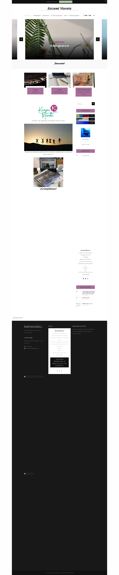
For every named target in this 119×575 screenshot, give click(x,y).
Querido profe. (86, 297)
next (98, 39)
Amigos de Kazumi (74, 15)
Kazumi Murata (59, 8)
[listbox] (59, 39)
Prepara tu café (59, 42)
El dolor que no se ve (87, 303)
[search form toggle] (93, 15)
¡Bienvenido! (27, 15)
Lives (65, 15)
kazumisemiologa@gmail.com (32, 348)
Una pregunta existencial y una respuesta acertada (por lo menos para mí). (88, 292)
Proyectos (46, 15)
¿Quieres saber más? (65, 1)
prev (21, 39)
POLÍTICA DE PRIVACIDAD (68, 572)
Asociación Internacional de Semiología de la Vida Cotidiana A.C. (59, 362)
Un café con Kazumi (56, 15)
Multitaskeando (59, 45)
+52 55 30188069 (28, 346)
